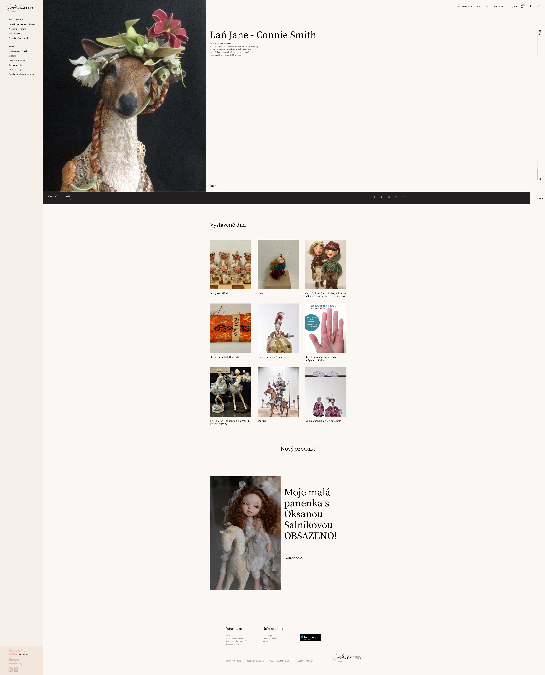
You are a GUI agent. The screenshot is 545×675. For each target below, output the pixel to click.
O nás (228, 635)
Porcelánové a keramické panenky (23, 24)
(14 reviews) (23, 654)
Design (11, 46)
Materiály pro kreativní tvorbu (21, 74)
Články (488, 6)
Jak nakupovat (269, 635)
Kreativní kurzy (15, 69)
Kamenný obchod (464, 6)
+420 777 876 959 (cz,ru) (279, 661)
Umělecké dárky (15, 65)
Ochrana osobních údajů (236, 641)
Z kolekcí (12, 56)
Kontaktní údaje (232, 644)
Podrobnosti (293, 558)
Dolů (540, 198)
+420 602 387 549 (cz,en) (304, 661)
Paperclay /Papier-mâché (19, 38)
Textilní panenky (15, 33)
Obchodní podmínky (234, 638)
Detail (214, 186)
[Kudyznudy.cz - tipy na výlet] (311, 637)
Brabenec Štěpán (222, 43)
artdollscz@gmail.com (255, 661)
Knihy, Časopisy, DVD (17, 60)
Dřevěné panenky (16, 19)
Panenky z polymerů (17, 29)
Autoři (478, 6)
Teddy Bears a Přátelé (18, 51)
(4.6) (20, 663)
